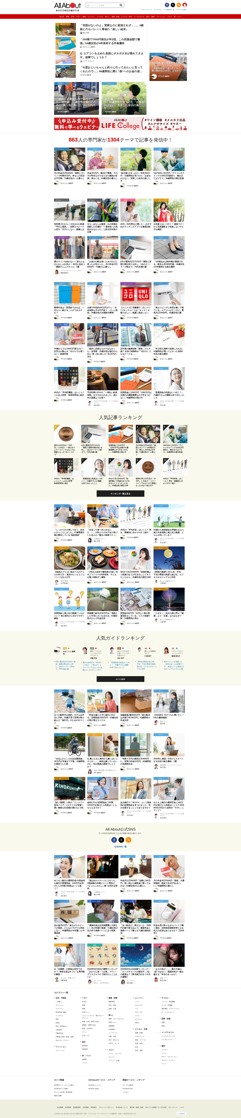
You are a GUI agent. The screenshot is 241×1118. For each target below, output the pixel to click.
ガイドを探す (182, 10)
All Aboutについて (122, 1107)
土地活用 (59, 1030)
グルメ (169, 17)
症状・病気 (112, 1005)
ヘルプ (181, 1107)
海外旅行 (85, 1046)
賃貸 (57, 1019)
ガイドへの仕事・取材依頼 (63, 1092)
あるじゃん (86, 1035)
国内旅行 (85, 1049)
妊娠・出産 (112, 1036)
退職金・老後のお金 (89, 1025)
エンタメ (165, 1050)
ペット (164, 1064)
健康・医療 (113, 998)
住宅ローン (86, 1012)
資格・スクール (140, 1040)
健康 (84, 17)
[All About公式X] (173, 5)
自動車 (84, 1059)
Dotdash (182, 1113)
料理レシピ (112, 1022)
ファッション (160, 17)
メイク (137, 1002)
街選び (58, 1023)
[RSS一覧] (179, 5)
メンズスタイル (139, 17)
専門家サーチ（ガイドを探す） (64, 1085)
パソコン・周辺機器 (168, 1002)
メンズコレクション (168, 1036)
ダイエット (139, 1019)
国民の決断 (58, 1096)
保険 (83, 1009)
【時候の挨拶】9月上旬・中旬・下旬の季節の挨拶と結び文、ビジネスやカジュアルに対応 (147, 665)
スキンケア (139, 1005)
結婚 (163, 1026)
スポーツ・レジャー (168, 1060)
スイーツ (112, 1057)
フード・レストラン (115, 1053)
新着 (67, 17)
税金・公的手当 (87, 1028)
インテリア (59, 1016)
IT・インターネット (168, 1012)
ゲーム (164, 1053)
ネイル (137, 1016)
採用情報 (68, 1107)
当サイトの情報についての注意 (155, 1107)
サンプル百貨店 (128, 1085)
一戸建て (59, 1002)
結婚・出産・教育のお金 (90, 1021)
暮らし (107, 17)
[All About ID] (185, 5)
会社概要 (60, 1107)
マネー (78, 17)
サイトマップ (147, 10)
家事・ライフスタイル (116, 1019)
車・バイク (178, 17)
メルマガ (158, 10)
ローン (84, 1032)
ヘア (136, 1009)
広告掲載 (86, 1107)
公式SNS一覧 (169, 10)
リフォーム (59, 1009)
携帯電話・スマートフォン (171, 1009)
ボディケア (139, 1012)
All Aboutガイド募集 (61, 1089)
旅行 (147, 17)
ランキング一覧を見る (120, 494)
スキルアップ (139, 1036)
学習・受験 (139, 1050)
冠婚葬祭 (112, 1026)
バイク (84, 1063)
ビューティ (91, 17)
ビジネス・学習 (126, 17)
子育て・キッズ (114, 1043)
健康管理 (112, 1002)
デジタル (100, 17)
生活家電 (112, 1029)
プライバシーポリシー (106, 1107)
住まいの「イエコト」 (63, 1040)
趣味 (152, 17)
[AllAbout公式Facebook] (167, 5)
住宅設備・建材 (61, 1012)
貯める (84, 1002)
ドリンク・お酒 (114, 1060)
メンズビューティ (168, 1039)
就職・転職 (139, 1033)
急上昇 (61, 17)
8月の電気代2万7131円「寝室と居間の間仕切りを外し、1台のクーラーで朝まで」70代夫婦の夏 (66, 665)
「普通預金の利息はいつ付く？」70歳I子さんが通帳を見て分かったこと (119, 665)
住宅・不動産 (61, 998)
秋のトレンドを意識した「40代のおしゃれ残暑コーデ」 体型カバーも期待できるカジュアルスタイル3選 (174, 665)
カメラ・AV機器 (167, 1005)
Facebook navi (128, 1089)
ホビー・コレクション (169, 1057)
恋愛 (163, 1022)
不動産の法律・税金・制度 (65, 1037)
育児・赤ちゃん (114, 1040)
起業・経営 (139, 1043)
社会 (136, 1047)
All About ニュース (94, 1085)
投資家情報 (77, 1107)
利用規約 (94, 1107)
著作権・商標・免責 (136, 1107)
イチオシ (126, 1092)
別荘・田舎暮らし (62, 1026)
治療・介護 (112, 1009)
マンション (59, 1005)
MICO (137, 1023)
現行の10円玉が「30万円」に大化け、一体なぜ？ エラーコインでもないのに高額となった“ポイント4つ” (93, 666)
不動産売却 (59, 1033)
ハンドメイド (113, 1033)
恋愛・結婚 (115, 17)
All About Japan (93, 1089)
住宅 (72, 17)
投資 (83, 1005)
